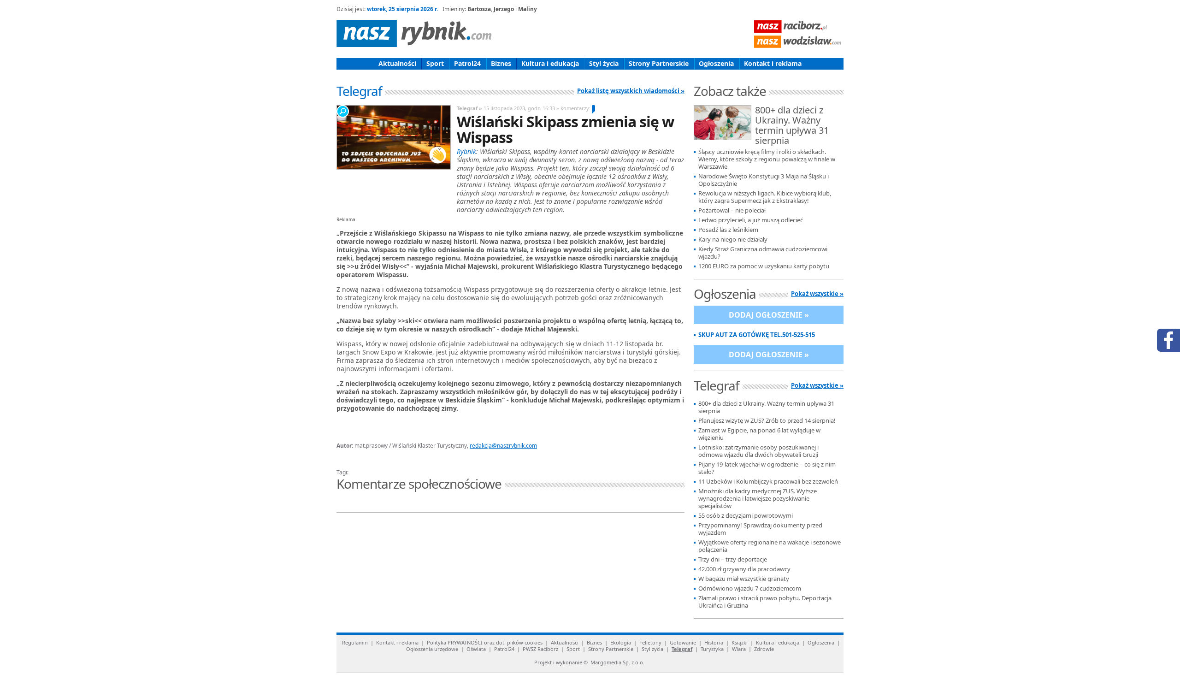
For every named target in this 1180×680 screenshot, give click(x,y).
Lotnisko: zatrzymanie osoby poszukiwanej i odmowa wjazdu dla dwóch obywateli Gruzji (758, 451)
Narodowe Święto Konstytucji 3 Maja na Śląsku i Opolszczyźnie (763, 180)
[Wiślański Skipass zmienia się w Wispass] (393, 137)
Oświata (476, 648)
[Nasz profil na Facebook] (1168, 340)
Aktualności (397, 63)
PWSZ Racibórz (540, 648)
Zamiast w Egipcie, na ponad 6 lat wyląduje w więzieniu (759, 434)
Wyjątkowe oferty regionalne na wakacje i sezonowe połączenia (769, 546)
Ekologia (620, 642)
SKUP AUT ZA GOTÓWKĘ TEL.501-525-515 (756, 335)
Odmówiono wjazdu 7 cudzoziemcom (749, 588)
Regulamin (355, 642)
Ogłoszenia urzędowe (432, 648)
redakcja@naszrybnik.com (503, 445)
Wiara (739, 648)
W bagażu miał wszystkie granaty (743, 579)
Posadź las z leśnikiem (728, 230)
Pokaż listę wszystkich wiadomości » (630, 91)
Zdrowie (764, 648)
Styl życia (604, 63)
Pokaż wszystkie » (817, 294)
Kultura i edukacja (550, 63)
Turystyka (712, 648)
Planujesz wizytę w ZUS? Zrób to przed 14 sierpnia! (767, 421)
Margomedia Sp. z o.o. (617, 662)
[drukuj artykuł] (447, 461)
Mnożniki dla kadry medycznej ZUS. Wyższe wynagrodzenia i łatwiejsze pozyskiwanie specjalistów (757, 498)
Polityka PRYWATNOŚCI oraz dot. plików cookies (485, 642)
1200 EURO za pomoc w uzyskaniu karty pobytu (763, 266)
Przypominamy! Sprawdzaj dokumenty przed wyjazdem (760, 529)
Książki (740, 642)
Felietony (650, 642)
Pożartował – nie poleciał (732, 210)
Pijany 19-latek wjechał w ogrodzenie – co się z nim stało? (767, 468)
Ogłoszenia (716, 63)
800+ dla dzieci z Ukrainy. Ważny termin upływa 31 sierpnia (792, 126)
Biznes (501, 63)
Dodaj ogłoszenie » (769, 315)
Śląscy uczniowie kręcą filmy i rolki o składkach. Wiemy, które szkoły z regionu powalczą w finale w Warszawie (766, 159)
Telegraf (682, 648)
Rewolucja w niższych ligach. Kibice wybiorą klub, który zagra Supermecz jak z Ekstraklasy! (764, 197)
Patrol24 (467, 63)
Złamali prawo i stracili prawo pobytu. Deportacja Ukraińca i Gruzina (765, 601)
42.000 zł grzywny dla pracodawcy (744, 569)
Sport (435, 63)
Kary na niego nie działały (732, 239)
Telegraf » (469, 108)
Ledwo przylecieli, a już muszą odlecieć (750, 220)
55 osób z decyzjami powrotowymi (745, 516)
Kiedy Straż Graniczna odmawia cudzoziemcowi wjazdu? (762, 252)
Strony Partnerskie (659, 63)
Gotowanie (683, 642)
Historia (713, 642)
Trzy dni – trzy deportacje (732, 559)
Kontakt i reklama (773, 63)
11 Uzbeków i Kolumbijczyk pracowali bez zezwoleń (768, 481)
